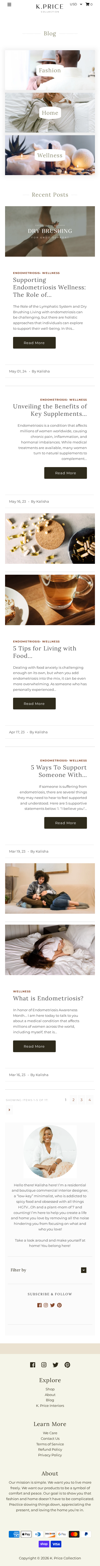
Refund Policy (50, 1449)
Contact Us (50, 1438)
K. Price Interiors (50, 1405)
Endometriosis (26, 273)
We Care (50, 1433)
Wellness (51, 273)
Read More (34, 343)
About (50, 1395)
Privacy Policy (50, 1455)
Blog (50, 1400)
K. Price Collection (65, 1558)
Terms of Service (50, 1444)
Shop (50, 1389)
